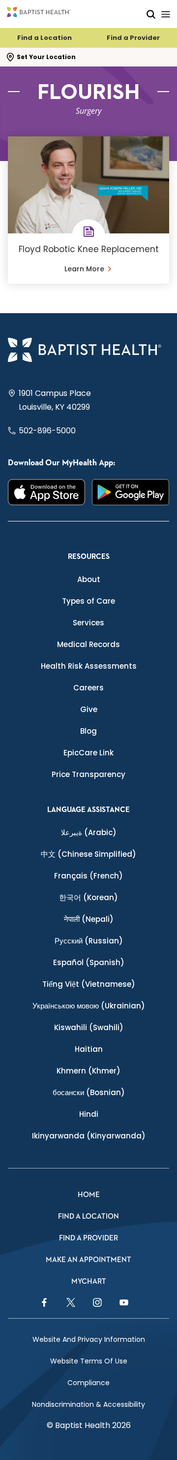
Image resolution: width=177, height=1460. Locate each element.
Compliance (88, 1383)
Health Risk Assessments (89, 666)
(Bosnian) (89, 1092)
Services (88, 622)
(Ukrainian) (88, 1006)
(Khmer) (88, 1071)
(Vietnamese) (88, 984)
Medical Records (88, 644)
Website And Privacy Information (88, 1339)
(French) (88, 876)
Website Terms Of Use (88, 1361)
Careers (88, 687)
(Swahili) (88, 1027)
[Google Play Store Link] (130, 492)
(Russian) (89, 941)
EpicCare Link (88, 752)
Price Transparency (88, 774)
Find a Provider (133, 37)
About (88, 579)
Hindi (88, 1114)
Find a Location (44, 37)
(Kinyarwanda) (89, 1136)
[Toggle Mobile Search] (151, 14)
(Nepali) (89, 919)
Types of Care (88, 601)
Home (89, 1195)
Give (88, 709)
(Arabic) (89, 832)
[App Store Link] (46, 492)
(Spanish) (88, 962)
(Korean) (88, 897)
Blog (88, 731)
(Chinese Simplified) (88, 854)
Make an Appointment (88, 1260)
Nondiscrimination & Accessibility (88, 1404)
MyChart (88, 1281)
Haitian (89, 1049)
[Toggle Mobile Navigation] (165, 14)
